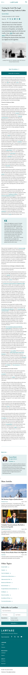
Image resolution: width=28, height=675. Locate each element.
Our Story (3, 661)
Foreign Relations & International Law (9, 588)
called (15, 427)
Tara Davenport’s (16, 364)
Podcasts (3, 647)
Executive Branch (5, 585)
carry (3, 35)
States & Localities (5, 594)
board (9, 135)
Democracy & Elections (6, 582)
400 (11, 33)
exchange (20, 141)
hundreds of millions (13, 194)
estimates (10, 156)
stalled (13, 377)
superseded (8, 328)
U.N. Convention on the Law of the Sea (14, 326)
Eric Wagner (8, 364)
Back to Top (3, 452)
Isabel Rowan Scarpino (6, 529)
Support (3, 655)
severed (17, 113)
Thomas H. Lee (4, 501)
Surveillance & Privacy (6, 598)
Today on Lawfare (14, 618)
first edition (3, 418)
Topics (2, 644)
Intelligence (4, 591)
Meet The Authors (13, 69)
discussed (24, 357)
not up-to (21, 248)
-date (24, 248)
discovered (12, 153)
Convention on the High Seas (7, 309)
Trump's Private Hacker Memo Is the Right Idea (14, 552)
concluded (3, 373)
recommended (9, 424)
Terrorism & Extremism (6, 601)
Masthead (3, 663)
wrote (10, 214)
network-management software (8, 195)
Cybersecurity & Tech (6, 579)
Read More (11, 461)
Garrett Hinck (5, 13)
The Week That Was (14, 620)
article (10, 279)
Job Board (3, 652)
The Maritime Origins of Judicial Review (12, 499)
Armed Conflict (4, 566)
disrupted (8, 165)
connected (3, 211)
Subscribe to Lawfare (14, 73)
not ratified (13, 350)
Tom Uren (3, 554)
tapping (8, 275)
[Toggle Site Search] (26, 2)
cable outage (9, 150)
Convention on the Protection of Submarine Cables (14, 283)
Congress (3, 570)
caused (2, 174)
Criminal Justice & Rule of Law (7, 576)
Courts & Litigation (5, 573)
